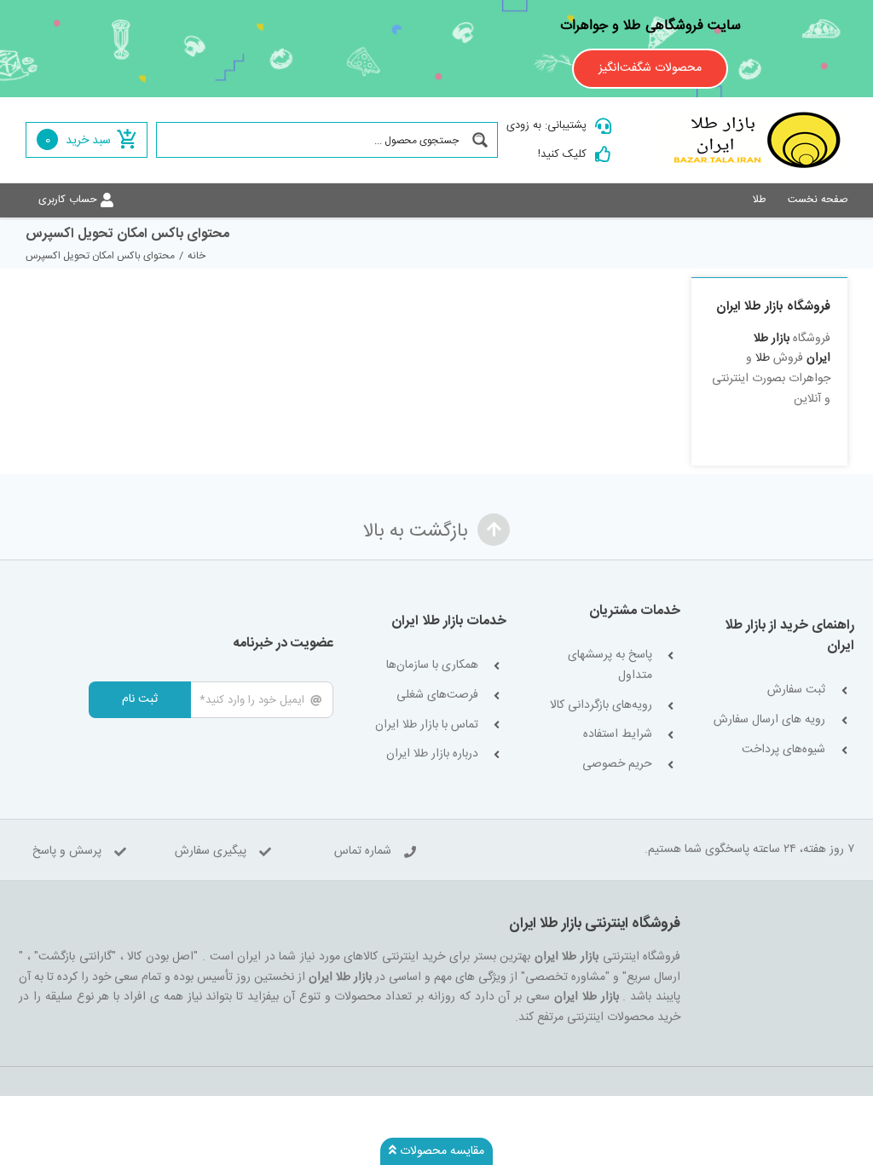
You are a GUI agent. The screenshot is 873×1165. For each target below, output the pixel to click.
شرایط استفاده (617, 735)
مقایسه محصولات (440, 1151)
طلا (762, 358)
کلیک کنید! (562, 154)
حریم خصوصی (616, 764)
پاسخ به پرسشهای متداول (609, 666)
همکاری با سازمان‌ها (432, 665)
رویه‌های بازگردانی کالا (600, 706)
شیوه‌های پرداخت (783, 750)
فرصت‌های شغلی (437, 695)
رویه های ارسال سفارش (769, 720)
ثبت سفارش (796, 690)
